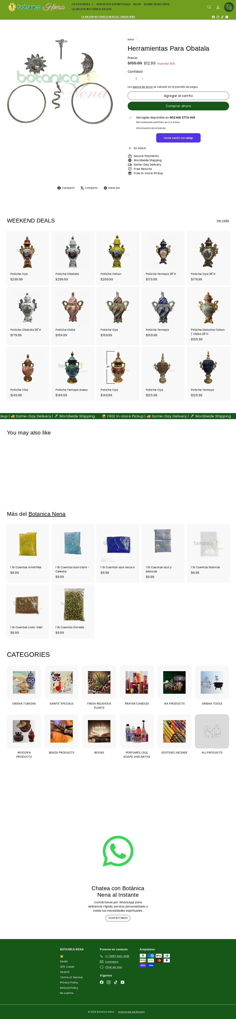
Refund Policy (69, 988)
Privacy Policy (69, 982)
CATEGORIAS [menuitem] (81, 4)
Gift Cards (67, 966)
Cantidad (135, 72)
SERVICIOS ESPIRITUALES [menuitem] (114, 4)
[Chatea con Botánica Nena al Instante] (117, 851)
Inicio (131, 39)
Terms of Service (71, 977)
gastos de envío (143, 87)
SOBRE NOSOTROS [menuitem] (157, 4)
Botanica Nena (47, 514)
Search (64, 972)
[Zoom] (61, 83)
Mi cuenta (66, 993)
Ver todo (223, 221)
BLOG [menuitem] (137, 4)
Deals (64, 961)
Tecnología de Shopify (131, 1011)
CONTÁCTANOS (118, 918)
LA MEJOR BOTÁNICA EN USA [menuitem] (92, 9)
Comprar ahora (178, 106)
